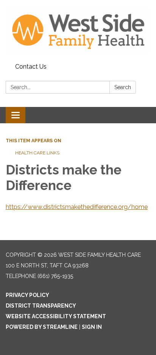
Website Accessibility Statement (56, 316)
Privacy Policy (27, 295)
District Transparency (41, 306)
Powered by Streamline (42, 327)
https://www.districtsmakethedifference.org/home (77, 206)
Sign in (92, 327)
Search (122, 87)
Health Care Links (38, 153)
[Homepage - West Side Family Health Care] (78, 30)
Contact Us (31, 66)
